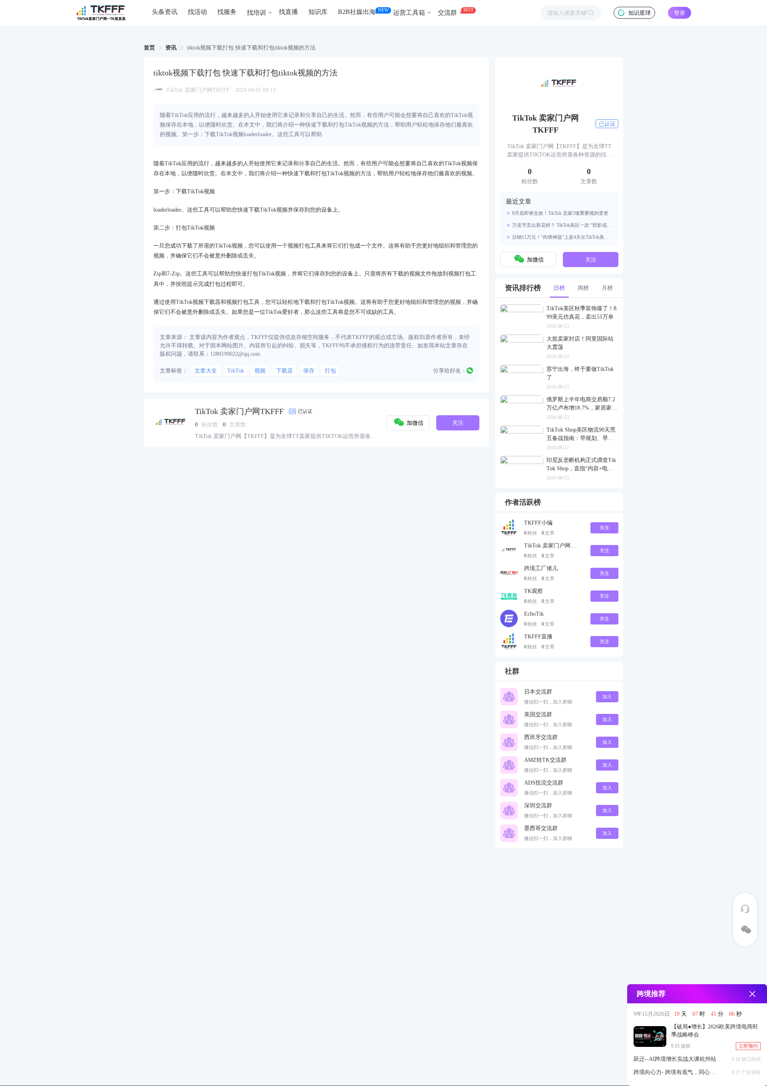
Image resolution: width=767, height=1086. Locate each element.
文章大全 (206, 371)
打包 (330, 371)
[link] (149, 48)
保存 (308, 371)
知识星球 (639, 13)
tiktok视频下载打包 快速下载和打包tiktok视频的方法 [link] (251, 48)
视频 (260, 371)
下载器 (284, 371)
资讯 (171, 48)
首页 (149, 48)
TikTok (235, 371)
